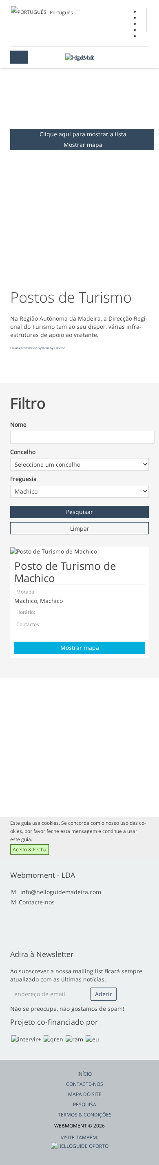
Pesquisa (84, 1104)
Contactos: (28, 624)
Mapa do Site (85, 1094)
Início (84, 1073)
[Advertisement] (79, 748)
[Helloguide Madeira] (79, 57)
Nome (18, 424)
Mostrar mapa (83, 144)
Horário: (25, 612)
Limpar (79, 528)
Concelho (22, 452)
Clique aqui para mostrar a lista (83, 134)
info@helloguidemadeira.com (60, 892)
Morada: (25, 592)
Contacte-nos (37, 902)
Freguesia (23, 479)
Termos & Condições (85, 1114)
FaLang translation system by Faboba (37, 348)
